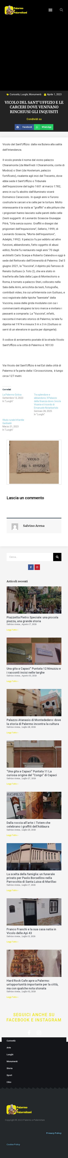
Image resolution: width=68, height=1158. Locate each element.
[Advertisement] (34, 52)
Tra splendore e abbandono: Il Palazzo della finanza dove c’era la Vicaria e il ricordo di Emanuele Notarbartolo (47, 401)
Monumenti (35, 94)
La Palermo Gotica (11, 394)
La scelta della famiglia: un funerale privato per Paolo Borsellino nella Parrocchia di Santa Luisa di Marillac (31, 878)
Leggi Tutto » (12, 630)
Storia (9, 1068)
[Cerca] (57, 557)
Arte (9, 1047)
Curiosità (14, 94)
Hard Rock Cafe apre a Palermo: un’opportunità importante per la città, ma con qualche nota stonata (32, 984)
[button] (50, 10)
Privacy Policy (53, 1133)
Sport (9, 1075)
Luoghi (24, 94)
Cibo (9, 1082)
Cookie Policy (13, 1144)
